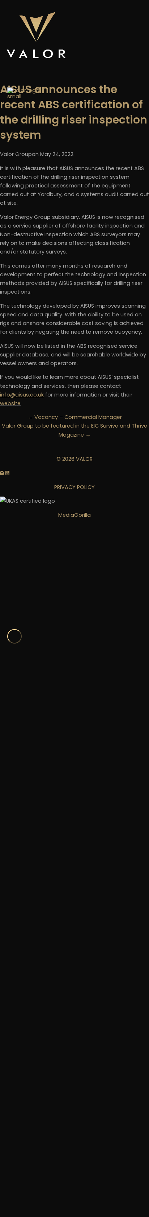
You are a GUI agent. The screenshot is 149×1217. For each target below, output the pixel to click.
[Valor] (29, 358)
